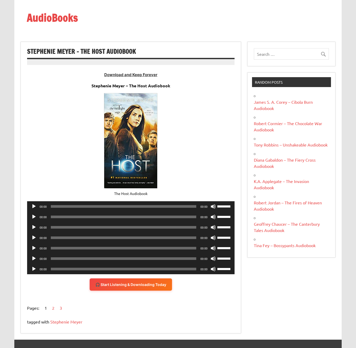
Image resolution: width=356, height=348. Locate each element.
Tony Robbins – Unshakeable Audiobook (291, 144)
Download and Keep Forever (130, 74)
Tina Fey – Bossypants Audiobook (285, 245)
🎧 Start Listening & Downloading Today (130, 284)
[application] (131, 206)
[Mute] (213, 206)
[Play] (33, 206)
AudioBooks (52, 17)
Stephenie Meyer (66, 321)
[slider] (224, 206)
